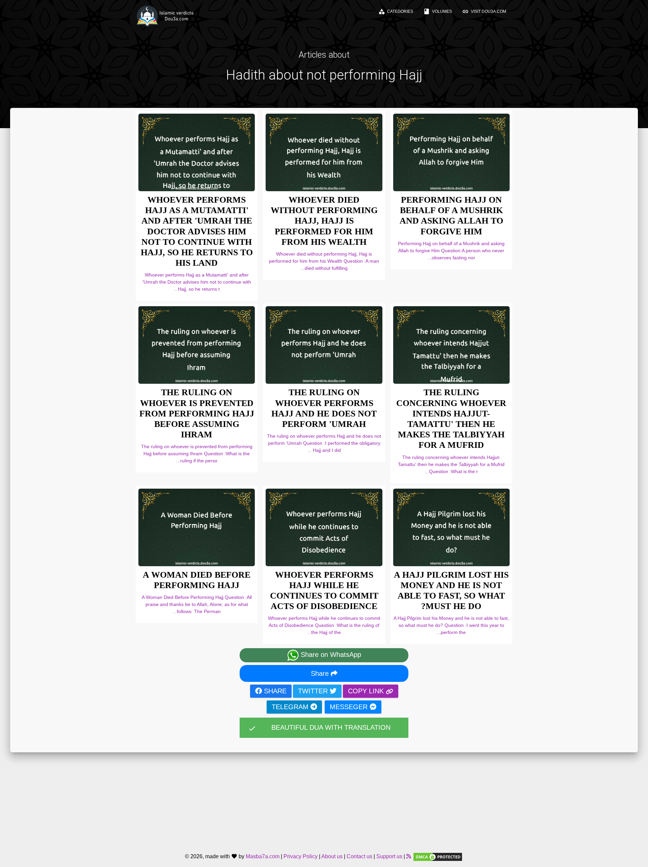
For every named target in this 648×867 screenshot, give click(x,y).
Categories (395, 11)
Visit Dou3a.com (484, 11)
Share (321, 673)
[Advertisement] (324, 799)
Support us (389, 856)
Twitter (314, 691)
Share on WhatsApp (330, 655)
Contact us (359, 856)
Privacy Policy (301, 856)
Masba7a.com (262, 856)
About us (332, 856)
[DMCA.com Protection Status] (437, 856)
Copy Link (367, 691)
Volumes (437, 11)
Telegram (291, 707)
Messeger (350, 707)
